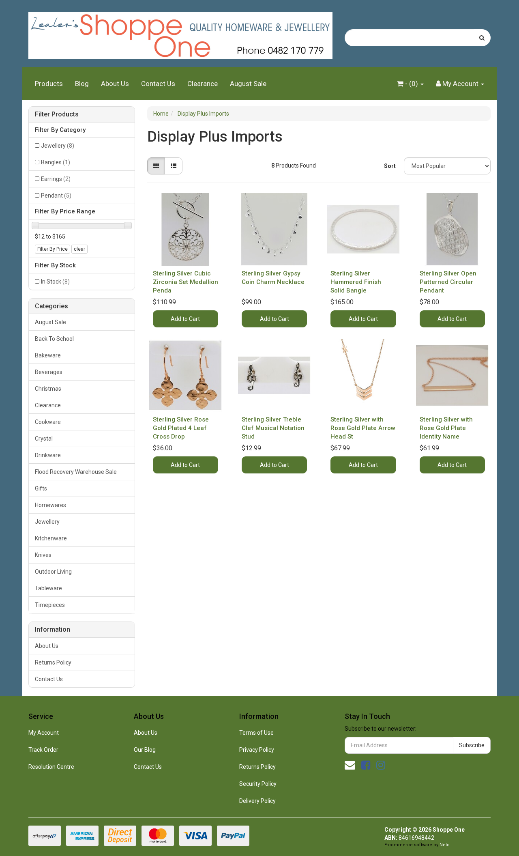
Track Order (43, 749)
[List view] (173, 165)
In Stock (55, 281)
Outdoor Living (53, 571)
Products (49, 84)
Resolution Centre (51, 767)
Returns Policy (53, 662)
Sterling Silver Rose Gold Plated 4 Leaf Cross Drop (181, 428)
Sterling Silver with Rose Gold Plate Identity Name (446, 428)
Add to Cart (185, 319)
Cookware (48, 422)
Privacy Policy (256, 749)
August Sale (248, 84)
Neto (445, 844)
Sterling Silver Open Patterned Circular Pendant (448, 282)
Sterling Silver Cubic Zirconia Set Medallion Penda (185, 282)
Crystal (44, 438)
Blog (82, 84)
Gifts (41, 488)
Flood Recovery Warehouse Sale (76, 472)
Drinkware (48, 455)
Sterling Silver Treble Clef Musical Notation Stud (273, 428)
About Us (115, 84)
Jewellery (57, 145)
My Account (43, 732)
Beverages (48, 372)
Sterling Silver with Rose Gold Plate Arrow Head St (362, 428)
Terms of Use (256, 732)
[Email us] (350, 765)
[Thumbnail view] (156, 165)
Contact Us (158, 84)
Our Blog (145, 749)
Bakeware (48, 355)
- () (411, 84)
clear (79, 249)
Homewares (50, 505)
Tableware (48, 588)
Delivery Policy (257, 801)
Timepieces (50, 605)
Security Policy (258, 784)
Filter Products (57, 114)
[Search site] (482, 37)
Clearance (202, 84)
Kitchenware (51, 538)
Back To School (54, 339)
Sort (390, 166)
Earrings (56, 179)
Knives (43, 555)
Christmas (48, 388)
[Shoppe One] (180, 33)
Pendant (56, 195)
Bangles (55, 162)
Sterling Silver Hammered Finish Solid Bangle (355, 282)
